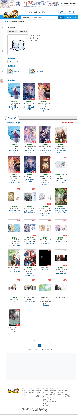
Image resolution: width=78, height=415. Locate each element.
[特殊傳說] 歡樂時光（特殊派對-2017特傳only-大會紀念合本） (61, 210)
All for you (45, 269)
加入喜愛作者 (13, 31)
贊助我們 (60, 394)
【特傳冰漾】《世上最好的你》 (45, 214)
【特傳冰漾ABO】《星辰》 (29, 108)
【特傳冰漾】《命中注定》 (29, 151)
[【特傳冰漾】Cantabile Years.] (30, 257)
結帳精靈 (67, 396)
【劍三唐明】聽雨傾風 (14, 272)
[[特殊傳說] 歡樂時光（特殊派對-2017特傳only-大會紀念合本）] (61, 196)
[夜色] (14, 317)
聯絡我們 (38, 390)
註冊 (72, 12)
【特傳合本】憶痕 (29, 301)
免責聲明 (31, 392)
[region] (25, 366)
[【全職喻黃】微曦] (61, 257)
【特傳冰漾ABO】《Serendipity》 (45, 183)
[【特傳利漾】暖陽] (45, 227)
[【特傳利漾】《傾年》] (14, 227)
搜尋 (61, 17)
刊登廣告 (60, 390)
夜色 (14, 331)
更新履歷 (24, 392)
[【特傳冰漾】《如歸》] (44, 91)
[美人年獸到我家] (39, 4)
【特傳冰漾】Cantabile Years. (30, 274)
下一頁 (46, 341)
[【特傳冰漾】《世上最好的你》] (45, 196)
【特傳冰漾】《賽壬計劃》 (14, 108)
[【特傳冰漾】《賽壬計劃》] (14, 91)
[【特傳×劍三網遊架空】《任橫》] (61, 164)
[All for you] (45, 257)
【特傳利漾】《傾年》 (14, 245)
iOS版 (66, 394)
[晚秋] (14, 287)
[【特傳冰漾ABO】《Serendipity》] (45, 164)
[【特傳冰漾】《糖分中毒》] (45, 134)
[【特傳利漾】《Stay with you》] (14, 196)
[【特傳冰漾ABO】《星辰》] (29, 91)
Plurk (16, 61)
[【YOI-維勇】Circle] (30, 227)
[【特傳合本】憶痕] (30, 287)
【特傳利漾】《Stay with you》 (14, 211)
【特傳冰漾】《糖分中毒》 (45, 151)
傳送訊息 (24, 31)
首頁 (8, 21)
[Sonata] (61, 287)
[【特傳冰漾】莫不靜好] (61, 227)
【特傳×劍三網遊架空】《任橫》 (61, 181)
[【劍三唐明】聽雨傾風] (14, 257)
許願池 (38, 396)
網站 (10, 61)
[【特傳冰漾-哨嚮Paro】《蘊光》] (61, 134)
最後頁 (53, 349)
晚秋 (14, 303)
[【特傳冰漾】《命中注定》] (30, 134)
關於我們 (24, 390)
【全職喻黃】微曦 (61, 273)
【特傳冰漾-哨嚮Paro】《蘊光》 (61, 151)
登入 (63, 12)
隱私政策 (31, 390)
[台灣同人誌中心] (11, 13)
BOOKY (45, 405)
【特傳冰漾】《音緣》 (29, 212)
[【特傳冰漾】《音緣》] (30, 196)
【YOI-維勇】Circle (29, 243)
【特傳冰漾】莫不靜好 (61, 242)
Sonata (61, 299)
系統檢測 (53, 402)
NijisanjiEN (69, 17)
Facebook (24, 396)
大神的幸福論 (45, 305)
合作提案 (60, 392)
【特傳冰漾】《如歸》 (44, 110)
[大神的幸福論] (45, 287)
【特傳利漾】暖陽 (45, 243)
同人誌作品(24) (12, 118)
